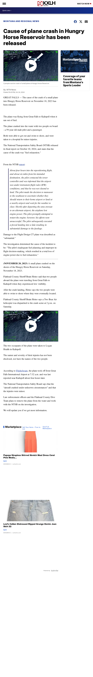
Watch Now (83, 4)
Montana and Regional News (21, 21)
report (22, 164)
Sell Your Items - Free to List (31, 428)
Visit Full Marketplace (47, 427)
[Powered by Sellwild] (54, 570)
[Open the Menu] (4, 3)
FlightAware (22, 370)
